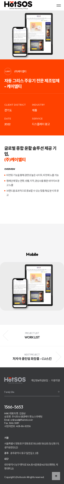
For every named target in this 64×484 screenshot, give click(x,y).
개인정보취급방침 (39, 380)
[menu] (58, 5)
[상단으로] (56, 476)
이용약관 (55, 380)
